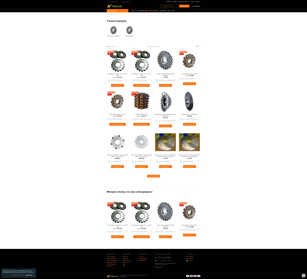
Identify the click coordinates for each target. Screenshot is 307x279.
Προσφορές (125, 258)
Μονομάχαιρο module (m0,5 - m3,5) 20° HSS (117, 74)
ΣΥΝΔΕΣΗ (174, 1)
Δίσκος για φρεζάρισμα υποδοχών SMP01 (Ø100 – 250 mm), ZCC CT (117, 155)
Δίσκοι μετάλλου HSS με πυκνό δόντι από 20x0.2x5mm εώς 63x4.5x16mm (165, 155)
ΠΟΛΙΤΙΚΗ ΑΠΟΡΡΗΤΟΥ (18, 275)
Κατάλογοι (125, 256)
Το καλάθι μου (142, 260)
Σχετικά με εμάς (127, 260)
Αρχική (108, 14)
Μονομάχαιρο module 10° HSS (117, 114)
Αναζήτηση (184, 6)
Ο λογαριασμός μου (143, 258)
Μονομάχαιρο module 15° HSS (189, 73)
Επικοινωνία (126, 262)
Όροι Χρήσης (110, 266)
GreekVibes (123, 276)
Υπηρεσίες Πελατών (184, 1)
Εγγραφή (141, 256)
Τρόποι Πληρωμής (111, 256)
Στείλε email (160, 267)
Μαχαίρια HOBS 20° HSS (141, 114)
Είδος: (108, 46)
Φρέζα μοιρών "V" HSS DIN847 (189, 114)
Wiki (124, 266)
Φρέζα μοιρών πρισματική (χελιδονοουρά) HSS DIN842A (165, 115)
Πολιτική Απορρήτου (112, 264)
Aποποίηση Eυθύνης (112, 262)
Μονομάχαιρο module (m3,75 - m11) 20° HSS (142, 74)
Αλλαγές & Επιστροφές (112, 260)
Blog (124, 264)
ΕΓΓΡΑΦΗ (168, 1)
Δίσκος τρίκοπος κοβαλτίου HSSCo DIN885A (165, 74)
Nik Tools (115, 6)
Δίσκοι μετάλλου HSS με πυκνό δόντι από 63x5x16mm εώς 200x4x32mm (189, 155)
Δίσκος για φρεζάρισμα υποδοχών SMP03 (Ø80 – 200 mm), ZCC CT (141, 155)
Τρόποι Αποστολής (111, 258)
